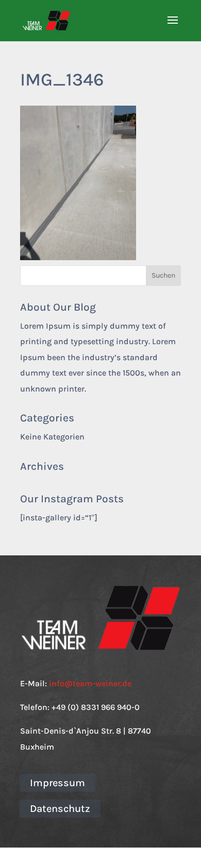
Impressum (57, 783)
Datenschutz (60, 809)
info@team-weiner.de (90, 683)
